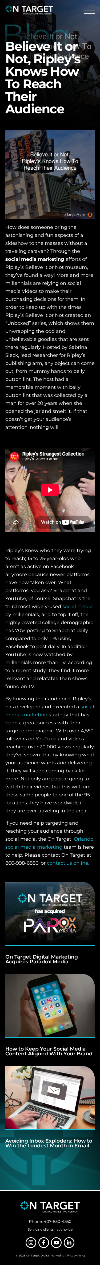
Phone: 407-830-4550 (50, 1221)
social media (77, 606)
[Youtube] (56, 1242)
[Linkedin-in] (69, 1242)
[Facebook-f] (43, 1242)
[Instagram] (31, 1242)
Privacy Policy (76, 1255)
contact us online (67, 863)
